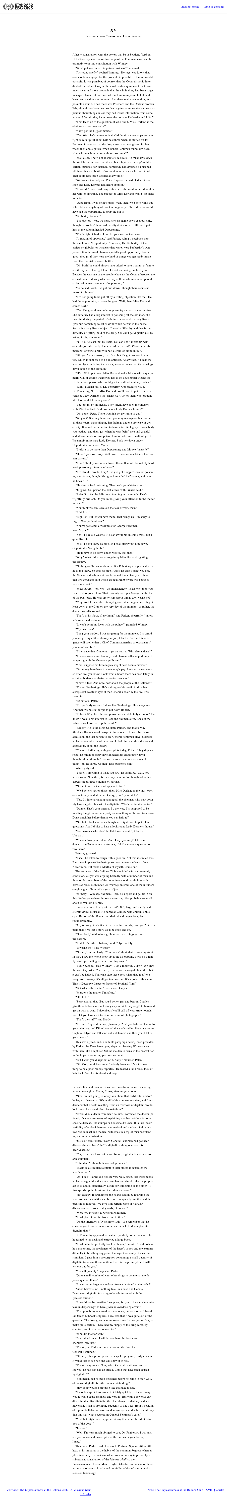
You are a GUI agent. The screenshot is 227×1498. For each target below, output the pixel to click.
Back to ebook (190, 6)
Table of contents (213, 6)
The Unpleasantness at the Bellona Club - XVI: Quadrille (186, 1490)
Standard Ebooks (18, 6)
